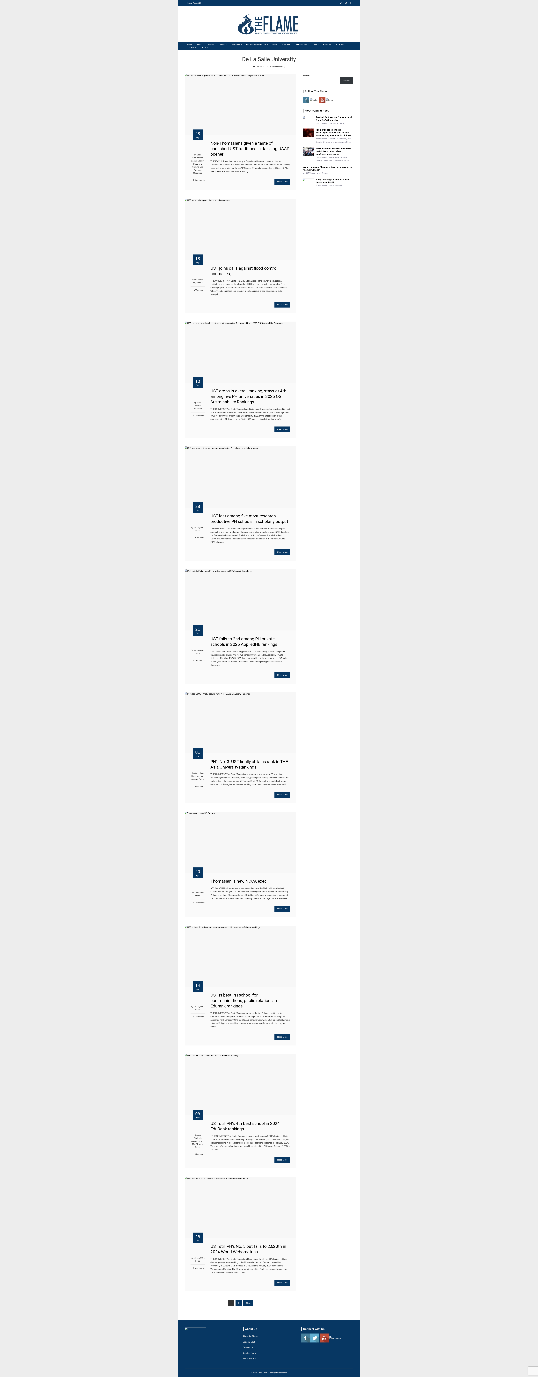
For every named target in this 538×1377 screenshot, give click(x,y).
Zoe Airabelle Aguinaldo (196, 1138)
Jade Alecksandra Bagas (197, 158)
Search (306, 75)
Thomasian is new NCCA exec (238, 881)
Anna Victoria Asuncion (198, 406)
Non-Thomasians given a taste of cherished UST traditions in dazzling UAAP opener (249, 149)
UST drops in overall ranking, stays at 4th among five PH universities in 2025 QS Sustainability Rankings (248, 396)
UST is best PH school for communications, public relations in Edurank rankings (243, 1000)
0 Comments (199, 180)
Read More (282, 181)
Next (248, 1303)
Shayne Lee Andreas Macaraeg (197, 170)
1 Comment (199, 290)
